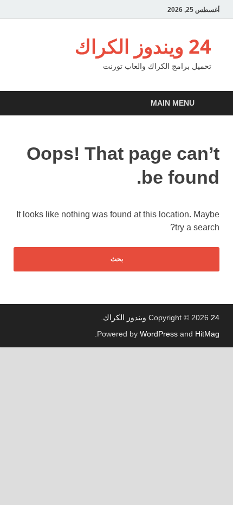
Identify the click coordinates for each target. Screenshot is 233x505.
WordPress (159, 333)
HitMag (207, 333)
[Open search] (24, 103)
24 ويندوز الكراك (143, 46)
